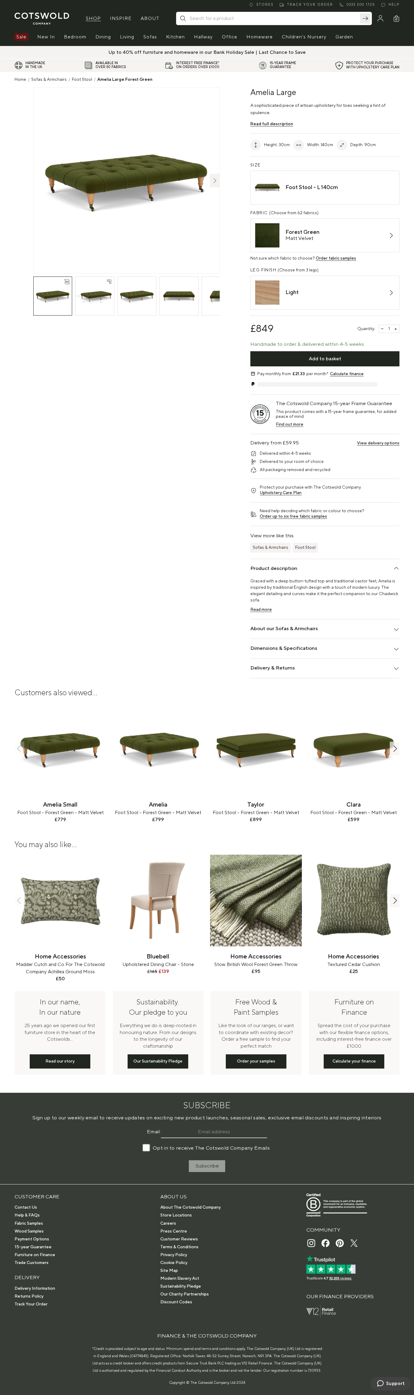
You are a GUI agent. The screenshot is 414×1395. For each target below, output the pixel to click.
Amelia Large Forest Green (124, 79)
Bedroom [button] (75, 37)
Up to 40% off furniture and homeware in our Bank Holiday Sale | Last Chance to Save (207, 52)
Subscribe (207, 1166)
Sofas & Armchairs (49, 79)
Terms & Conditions (179, 1247)
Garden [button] (344, 37)
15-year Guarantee (33, 1247)
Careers (168, 1223)
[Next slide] (394, 748)
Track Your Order (31, 1304)
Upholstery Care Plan (281, 493)
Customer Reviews (179, 1239)
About (150, 18)
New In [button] (46, 37)
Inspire (121, 18)
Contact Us (26, 1207)
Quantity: (366, 328)
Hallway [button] (203, 37)
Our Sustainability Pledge (157, 1061)
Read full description (271, 124)
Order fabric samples (336, 258)
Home (20, 79)
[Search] (365, 18)
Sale (21, 37)
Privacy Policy (173, 1255)
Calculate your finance (354, 1061)
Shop (93, 18)
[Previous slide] (19, 748)
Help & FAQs (27, 1215)
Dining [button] (103, 37)
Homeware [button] (259, 37)
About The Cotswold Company (190, 1207)
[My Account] (380, 18)
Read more (261, 609)
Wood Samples (29, 1231)
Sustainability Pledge (180, 1286)
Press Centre (173, 1231)
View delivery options (378, 443)
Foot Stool (82, 79)
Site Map (169, 1270)
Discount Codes (176, 1302)
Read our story (60, 1061)
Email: (154, 1131)
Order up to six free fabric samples (293, 516)
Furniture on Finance (35, 1255)
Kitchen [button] (175, 37)
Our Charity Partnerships (184, 1294)
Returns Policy (29, 1296)
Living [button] (127, 37)
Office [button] (229, 37)
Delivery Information (35, 1288)
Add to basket (325, 359)
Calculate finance (347, 374)
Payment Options (32, 1239)
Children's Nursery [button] (304, 37)
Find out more (289, 424)
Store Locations (176, 1215)
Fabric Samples (29, 1223)
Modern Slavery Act (179, 1278)
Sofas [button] (150, 37)
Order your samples (256, 1061)
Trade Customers (31, 1262)
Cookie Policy (173, 1262)
